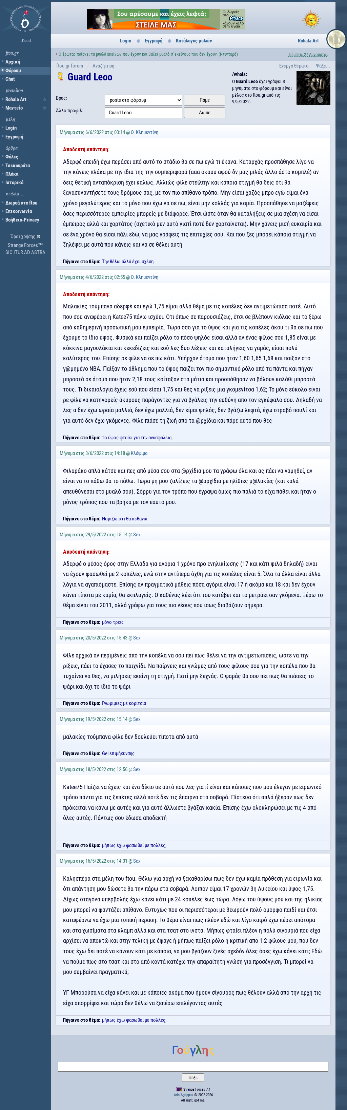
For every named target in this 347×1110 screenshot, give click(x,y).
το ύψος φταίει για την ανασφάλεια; (137, 438)
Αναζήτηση (103, 66)
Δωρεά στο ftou (21, 203)
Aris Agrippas (183, 1095)
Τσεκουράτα (17, 165)
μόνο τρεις (113, 622)
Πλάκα (11, 174)
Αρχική (12, 62)
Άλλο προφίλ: (69, 111)
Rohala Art (15, 99)
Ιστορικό (14, 182)
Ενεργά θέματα (293, 66)
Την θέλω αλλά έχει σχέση (128, 262)
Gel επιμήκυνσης (118, 753)
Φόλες (11, 157)
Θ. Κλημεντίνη (144, 132)
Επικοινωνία (18, 211)
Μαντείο (14, 108)
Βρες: (61, 98)
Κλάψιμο (139, 453)
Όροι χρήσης (23, 236)
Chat (10, 79)
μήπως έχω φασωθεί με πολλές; (134, 845)
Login (11, 128)
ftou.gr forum (69, 66)
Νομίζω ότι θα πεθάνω (124, 519)
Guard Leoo (90, 77)
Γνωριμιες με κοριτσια (124, 703)
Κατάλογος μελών (194, 41)
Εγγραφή (14, 137)
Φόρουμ (13, 71)
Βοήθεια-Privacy (22, 220)
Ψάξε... (323, 66)
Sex (137, 535)
